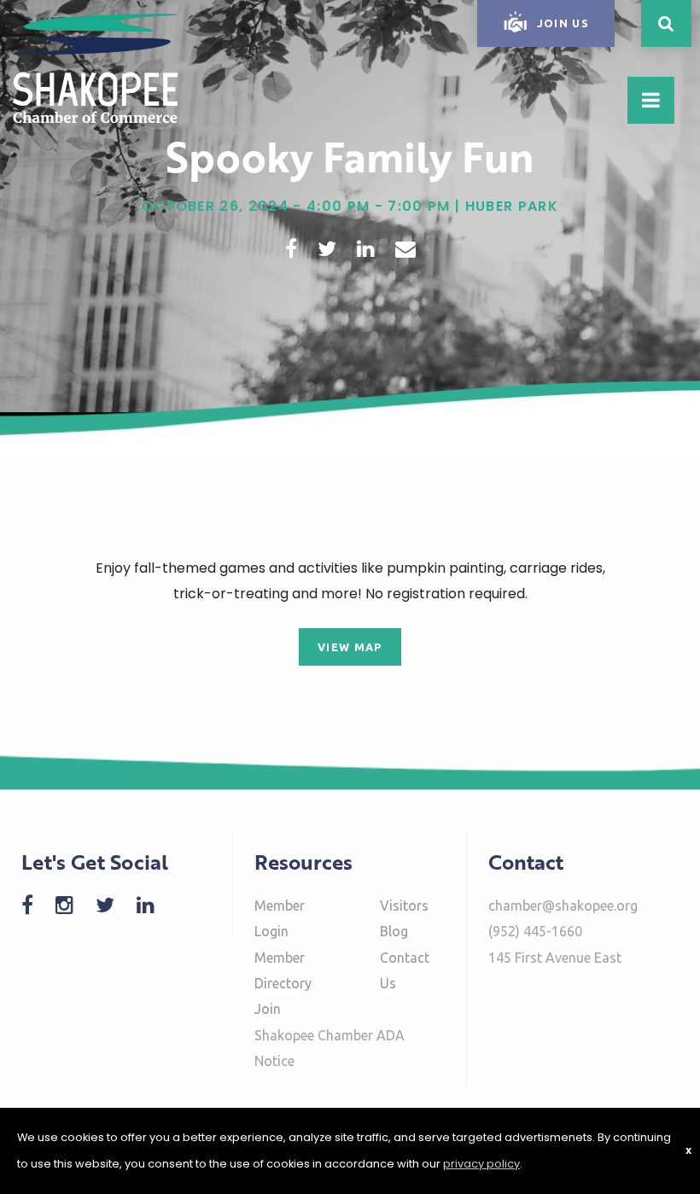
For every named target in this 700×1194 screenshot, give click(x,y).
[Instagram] (72, 905)
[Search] (666, 23)
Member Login (279, 918)
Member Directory (283, 970)
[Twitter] (113, 905)
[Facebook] (35, 905)
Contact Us (404, 970)
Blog (394, 931)
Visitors (404, 905)
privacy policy (481, 1163)
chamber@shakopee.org (563, 905)
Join (267, 1008)
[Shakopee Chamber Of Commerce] (95, 67)
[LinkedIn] (154, 905)
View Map (350, 647)
